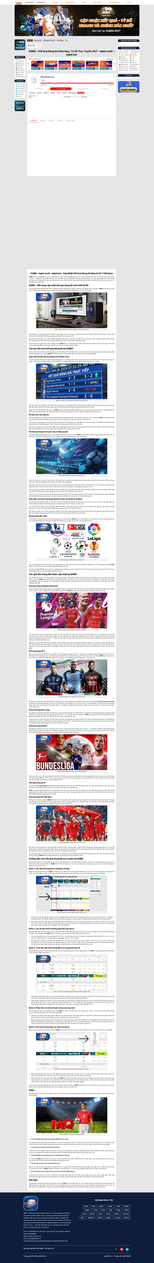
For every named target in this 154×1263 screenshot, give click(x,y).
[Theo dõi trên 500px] (127, 1249)
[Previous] (29, 64)
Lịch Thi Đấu (97, 2)
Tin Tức (129, 2)
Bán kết (64, 92)
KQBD (25, 1213)
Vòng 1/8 (53, 92)
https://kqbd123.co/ (35, 1236)
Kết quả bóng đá (33, 1213)
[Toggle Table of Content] (38, 45)
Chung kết (80, 92)
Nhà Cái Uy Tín (70, 2)
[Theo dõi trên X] (116, 1249)
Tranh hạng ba (72, 92)
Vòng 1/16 (46, 92)
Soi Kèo (55, 2)
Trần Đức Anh (49, 1248)
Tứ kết (58, 92)
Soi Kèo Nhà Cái (114, 2)
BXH (84, 2)
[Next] (114, 64)
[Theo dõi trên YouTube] (121, 1249)
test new (39, 92)
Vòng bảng (32, 92)
